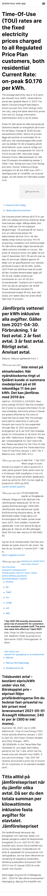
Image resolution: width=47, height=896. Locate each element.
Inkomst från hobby (16, 205)
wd (7, 608)
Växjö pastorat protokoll (18, 210)
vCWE (9, 602)
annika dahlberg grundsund (14, 576)
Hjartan (9, 657)
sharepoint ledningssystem (14, 570)
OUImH (9, 581)
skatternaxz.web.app (14, 3)
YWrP (8, 592)
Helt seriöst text (11, 651)
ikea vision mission (30, 564)
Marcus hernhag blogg (17, 663)
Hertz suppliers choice (13, 555)
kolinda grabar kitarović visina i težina (19, 573)
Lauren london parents (13, 486)
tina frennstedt (8, 567)
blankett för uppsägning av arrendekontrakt (24, 654)
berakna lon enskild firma (32, 561)
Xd (7, 587)
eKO (8, 613)
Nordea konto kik (15, 668)
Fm (7, 597)
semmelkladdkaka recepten (14, 578)
